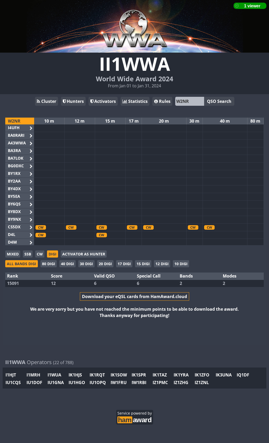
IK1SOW (119, 375)
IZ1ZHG (181, 382)
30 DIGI (86, 263)
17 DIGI (124, 263)
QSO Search (219, 101)
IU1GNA (56, 382)
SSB (27, 253)
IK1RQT (97, 375)
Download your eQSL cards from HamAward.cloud (134, 296)
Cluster (48, 101)
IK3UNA (224, 375)
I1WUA (54, 375)
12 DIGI (162, 263)
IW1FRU (119, 382)
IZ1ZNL (202, 382)
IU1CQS (13, 382)
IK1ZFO (202, 375)
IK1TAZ (160, 375)
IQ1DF (243, 375)
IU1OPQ (98, 382)
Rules (164, 101)
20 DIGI (105, 263)
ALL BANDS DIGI (21, 263)
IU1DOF (34, 382)
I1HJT (11, 375)
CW (40, 253)
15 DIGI (143, 263)
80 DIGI (48, 263)
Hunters (75, 101)
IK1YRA (181, 375)
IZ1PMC (160, 382)
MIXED (13, 253)
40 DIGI (67, 263)
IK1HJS (75, 375)
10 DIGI (181, 263)
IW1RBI (139, 382)
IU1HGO (77, 382)
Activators (104, 101)
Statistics (137, 101)
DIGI (52, 253)
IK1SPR (139, 375)
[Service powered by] (134, 419)
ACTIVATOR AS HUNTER (83, 253)
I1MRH (33, 375)
